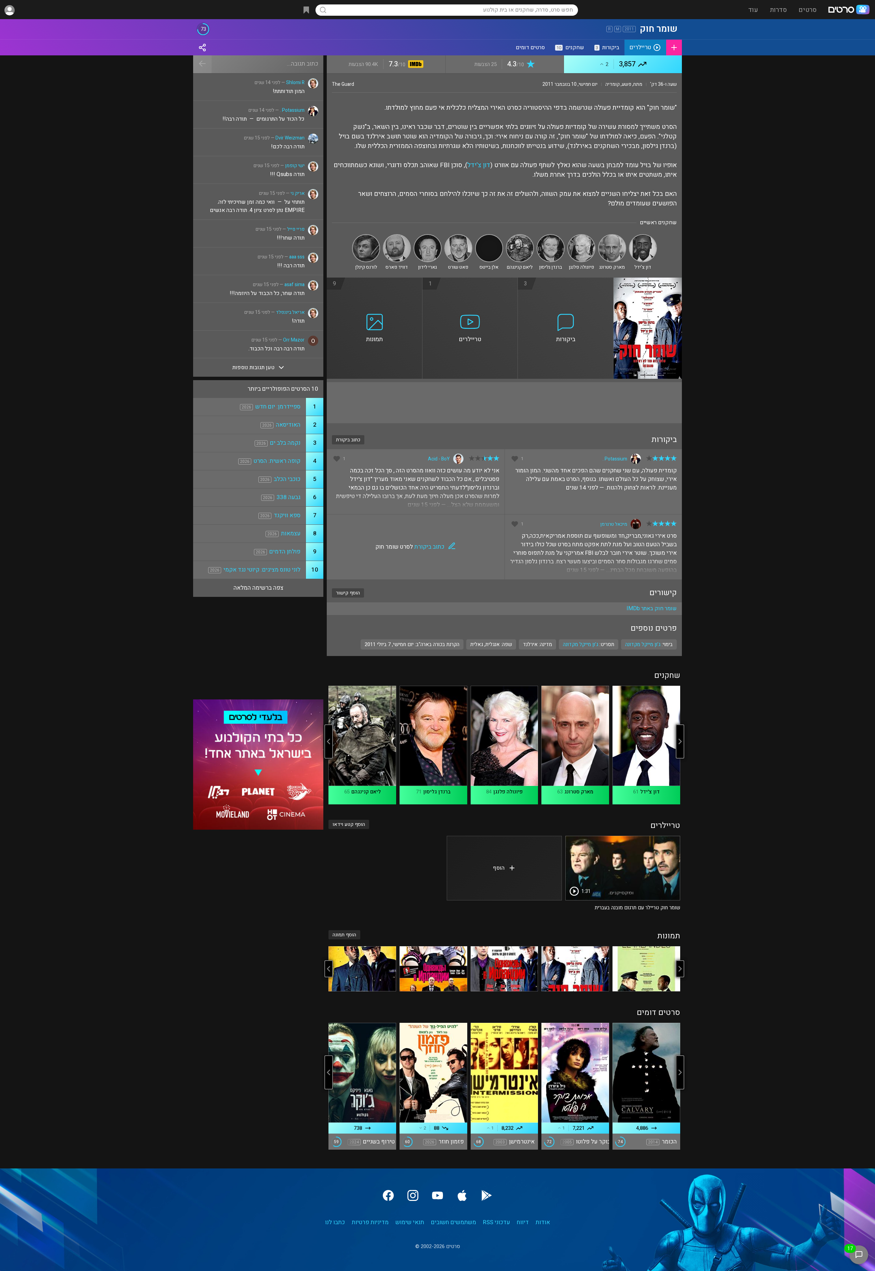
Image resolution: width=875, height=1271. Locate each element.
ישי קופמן (295, 165)
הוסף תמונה (344, 934)
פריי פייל (296, 229)
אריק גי (298, 193)
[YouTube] (437, 1195)
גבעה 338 (288, 497)
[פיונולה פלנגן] (581, 237)
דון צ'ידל (478, 165)
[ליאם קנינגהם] (519, 237)
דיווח (523, 1222)
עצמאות (290, 533)
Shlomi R (295, 82)
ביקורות (607, 47)
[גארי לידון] (427, 237)
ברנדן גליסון (436, 791)
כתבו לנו (335, 1222)
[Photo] (646, 968)
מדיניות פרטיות (370, 1222)
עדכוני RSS (496, 1222)
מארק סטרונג (578, 791)
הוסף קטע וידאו (349, 824)
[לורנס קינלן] (366, 237)
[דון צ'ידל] (643, 237)
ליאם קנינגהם (366, 791)
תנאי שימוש (409, 1222)
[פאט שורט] (458, 237)
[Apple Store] (462, 1195)
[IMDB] (414, 64)
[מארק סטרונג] (612, 237)
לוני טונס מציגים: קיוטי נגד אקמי (262, 569)
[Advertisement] (504, 402)
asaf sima (294, 284)
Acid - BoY (439, 459)
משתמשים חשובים (453, 1222)
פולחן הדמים (284, 551)
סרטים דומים (530, 47)
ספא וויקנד (287, 515)
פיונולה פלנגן (508, 791)
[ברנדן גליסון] (550, 237)
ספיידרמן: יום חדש (277, 406)
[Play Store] (487, 1195)
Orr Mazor (294, 340)
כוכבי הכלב (287, 479)
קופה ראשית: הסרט (277, 461)
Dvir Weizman (290, 138)
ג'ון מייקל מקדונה (580, 644)
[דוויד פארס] (396, 237)
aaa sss (297, 256)
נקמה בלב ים (285, 443)
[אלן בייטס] (489, 237)
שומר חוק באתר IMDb (652, 608)
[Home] (848, 10)
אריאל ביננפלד (290, 312)
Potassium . (615, 459)
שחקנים (570, 47)
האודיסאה (288, 424)
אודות (543, 1222)
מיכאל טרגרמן (613, 524)
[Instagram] (413, 1195)
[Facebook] (388, 1195)
